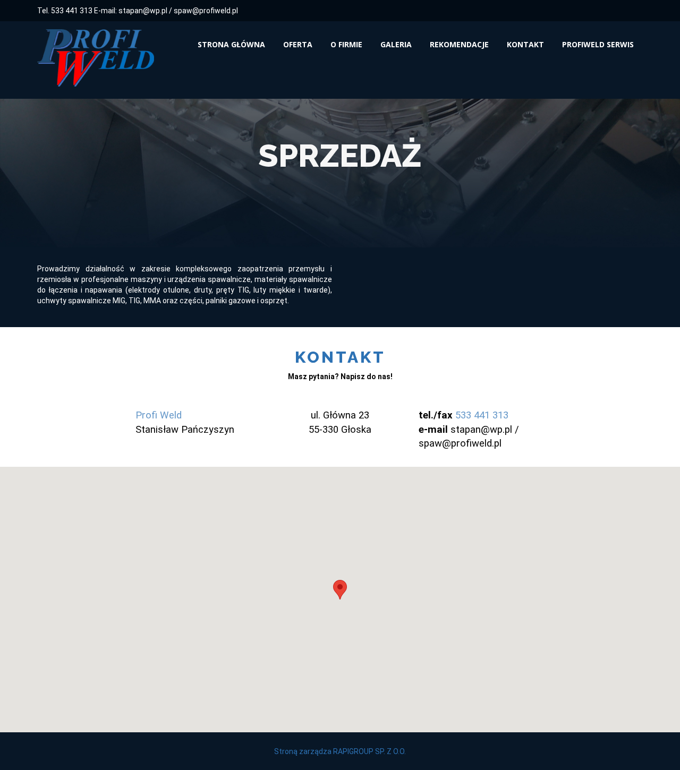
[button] (340, 590)
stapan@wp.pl (142, 10)
